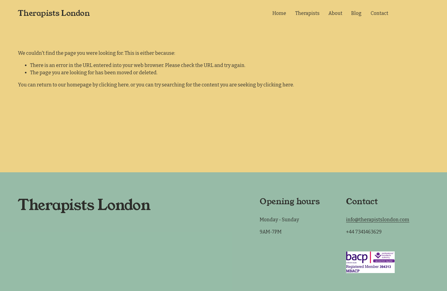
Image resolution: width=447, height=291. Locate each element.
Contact (379, 13)
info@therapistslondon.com (377, 220)
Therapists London (54, 13)
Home (279, 13)
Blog (356, 13)
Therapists (307, 13)
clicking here (114, 85)
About (335, 13)
